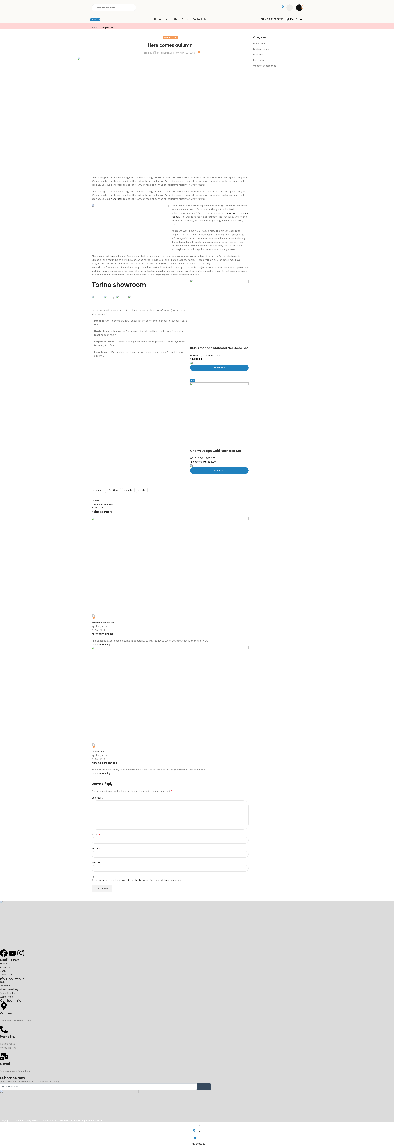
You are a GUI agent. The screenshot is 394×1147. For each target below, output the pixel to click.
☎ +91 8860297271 (272, 19)
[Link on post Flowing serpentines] (197, 561)
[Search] (132, 7)
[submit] (204, 1086)
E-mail (5, 1064)
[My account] (289, 8)
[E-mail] (4, 1056)
